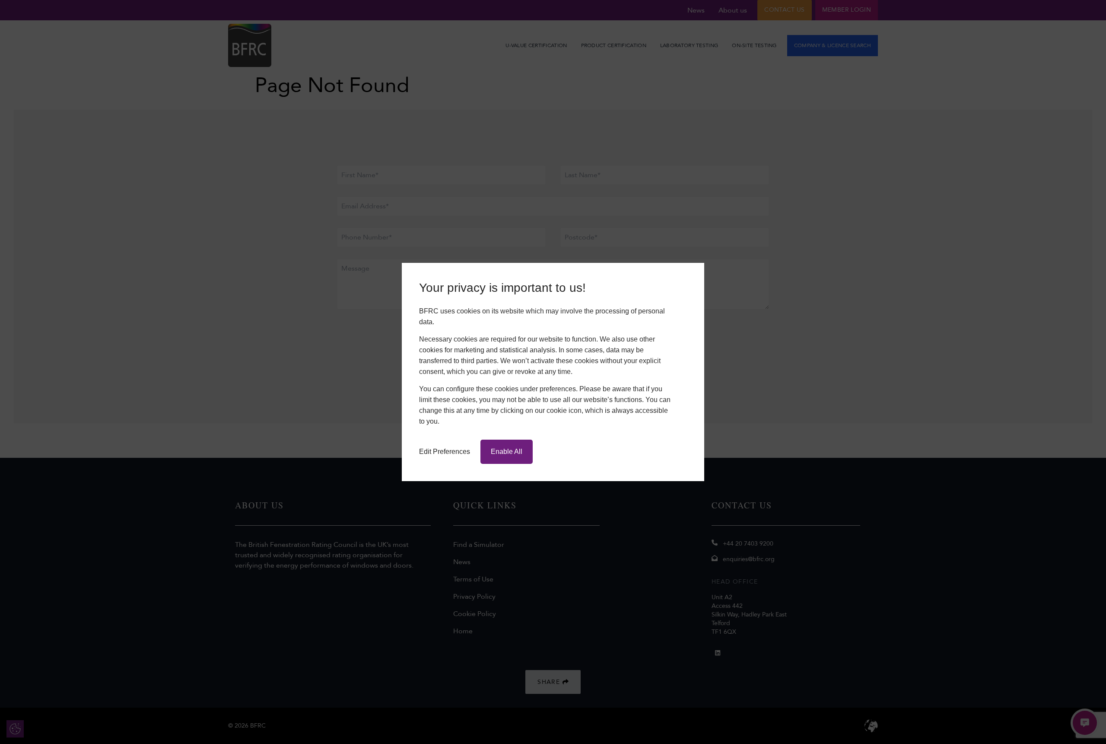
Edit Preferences (444, 451)
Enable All (506, 451)
